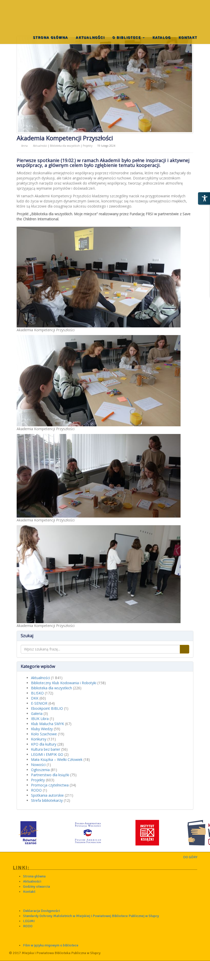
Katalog (161, 37)
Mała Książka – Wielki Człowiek (56, 759)
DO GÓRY (190, 857)
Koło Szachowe (44, 733)
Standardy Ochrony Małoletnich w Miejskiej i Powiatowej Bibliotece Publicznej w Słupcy (91, 916)
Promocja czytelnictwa (50, 785)
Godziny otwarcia (36, 886)
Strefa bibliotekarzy (47, 800)
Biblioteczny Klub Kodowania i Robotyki (63, 682)
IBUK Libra (40, 718)
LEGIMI (29, 921)
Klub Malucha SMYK (47, 723)
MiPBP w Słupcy (29, 13)
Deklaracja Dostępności (41, 911)
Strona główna (50, 37)
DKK (34, 698)
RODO (36, 790)
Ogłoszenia (40, 769)
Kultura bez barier (45, 749)
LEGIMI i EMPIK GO (47, 754)
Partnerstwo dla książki (50, 774)
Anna (24, 145)
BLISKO (37, 693)
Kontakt (187, 37)
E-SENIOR (39, 703)
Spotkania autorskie (47, 795)
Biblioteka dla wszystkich (65, 145)
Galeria (37, 713)
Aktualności (90, 37)
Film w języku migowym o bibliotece (50, 945)
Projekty (87, 145)
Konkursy (38, 739)
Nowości (38, 764)
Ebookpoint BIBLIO (47, 708)
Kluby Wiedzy (42, 728)
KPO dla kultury (43, 744)
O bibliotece (127, 37)
